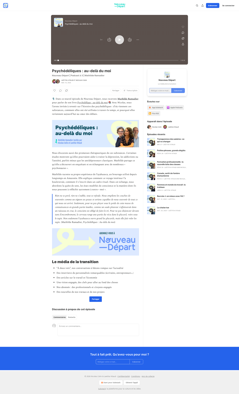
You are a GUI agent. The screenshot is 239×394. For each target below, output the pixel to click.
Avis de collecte (148, 376)
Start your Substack (111, 382)
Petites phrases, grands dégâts (171, 150)
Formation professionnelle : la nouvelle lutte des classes (170, 163)
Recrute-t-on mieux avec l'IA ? (170, 196)
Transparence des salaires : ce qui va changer (170, 140)
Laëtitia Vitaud (67, 80)
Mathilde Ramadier (128, 99)
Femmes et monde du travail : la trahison (171, 186)
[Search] (197, 5)
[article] (167, 142)
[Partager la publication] (202, 5)
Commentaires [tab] (60, 317)
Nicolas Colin (81, 80)
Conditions (135, 376)
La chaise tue (163, 207)
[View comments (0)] (183, 32)
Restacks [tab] (71, 317)
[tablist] (64, 317)
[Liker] (54, 90)
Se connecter (228, 5)
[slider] (118, 60)
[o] (151, 142)
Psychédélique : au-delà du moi (92, 102)
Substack (102, 389)
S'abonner (212, 5)
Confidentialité (124, 376)
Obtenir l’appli (132, 382)
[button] (101, 39)
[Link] (49, 262)
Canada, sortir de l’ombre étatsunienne (168, 174)
